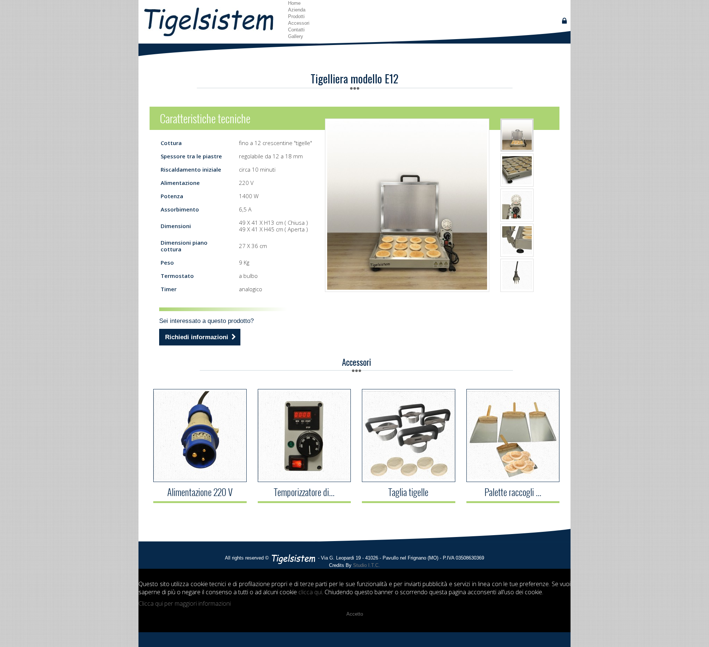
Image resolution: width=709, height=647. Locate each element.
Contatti (296, 29)
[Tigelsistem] (210, 21)
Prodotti (296, 16)
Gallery (295, 36)
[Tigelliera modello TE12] (517, 135)
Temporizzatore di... (304, 492)
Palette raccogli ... (512, 492)
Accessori (298, 23)
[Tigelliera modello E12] (517, 170)
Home (294, 3)
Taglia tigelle (408, 492)
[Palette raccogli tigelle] (513, 435)
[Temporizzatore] (304, 435)
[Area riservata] (564, 21)
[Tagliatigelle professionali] (408, 435)
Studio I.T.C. (366, 565)
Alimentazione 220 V (200, 492)
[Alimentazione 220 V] (200, 435)
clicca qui (310, 592)
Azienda (296, 10)
